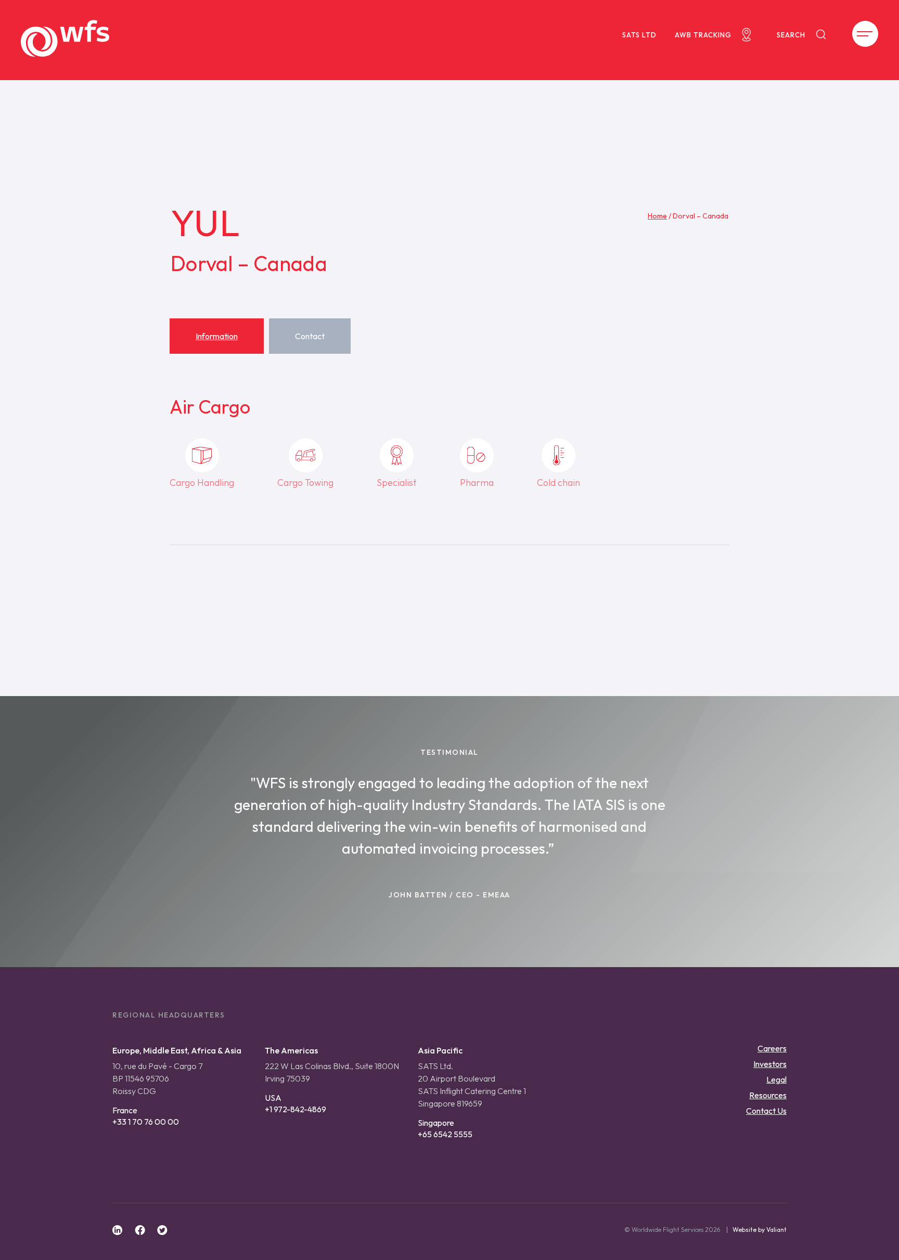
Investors (770, 1064)
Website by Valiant (760, 1230)
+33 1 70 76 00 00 (145, 1121)
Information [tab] (217, 336)
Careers (772, 1048)
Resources (768, 1095)
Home (657, 216)
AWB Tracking (703, 35)
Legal (776, 1079)
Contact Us (766, 1110)
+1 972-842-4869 (295, 1109)
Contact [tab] (310, 336)
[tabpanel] (449, 473)
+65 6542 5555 (445, 1134)
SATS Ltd (639, 35)
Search (791, 35)
